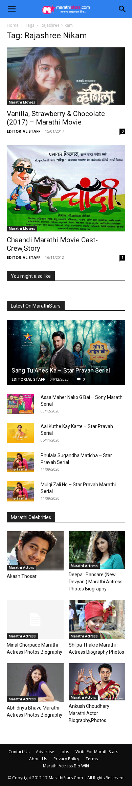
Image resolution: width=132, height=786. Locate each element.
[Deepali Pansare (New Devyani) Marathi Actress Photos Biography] (97, 550)
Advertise (45, 752)
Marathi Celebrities (31, 517)
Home (13, 25)
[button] (11, 9)
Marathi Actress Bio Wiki (66, 766)
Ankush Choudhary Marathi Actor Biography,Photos (89, 713)
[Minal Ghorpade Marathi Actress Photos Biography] (35, 619)
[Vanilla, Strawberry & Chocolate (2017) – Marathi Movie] (66, 76)
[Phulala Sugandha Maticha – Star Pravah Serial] (20, 462)
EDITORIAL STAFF (23, 131)
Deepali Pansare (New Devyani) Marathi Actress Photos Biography (96, 581)
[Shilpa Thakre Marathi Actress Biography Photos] (97, 619)
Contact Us (18, 752)
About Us (38, 759)
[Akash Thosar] (35, 550)
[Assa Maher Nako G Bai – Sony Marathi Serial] (20, 404)
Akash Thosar (22, 576)
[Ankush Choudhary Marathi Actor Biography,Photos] (97, 682)
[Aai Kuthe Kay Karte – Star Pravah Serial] (20, 433)
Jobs (65, 752)
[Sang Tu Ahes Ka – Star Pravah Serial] (66, 352)
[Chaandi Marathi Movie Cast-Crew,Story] (66, 188)
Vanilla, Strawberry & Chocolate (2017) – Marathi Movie (56, 118)
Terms (92, 759)
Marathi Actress (84, 565)
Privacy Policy (66, 759)
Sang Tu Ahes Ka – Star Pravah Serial (61, 370)
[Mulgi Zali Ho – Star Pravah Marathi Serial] (20, 491)
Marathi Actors (21, 567)
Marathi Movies (22, 102)
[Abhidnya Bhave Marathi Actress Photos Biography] (35, 682)
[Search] (122, 9)
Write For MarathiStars (96, 752)
